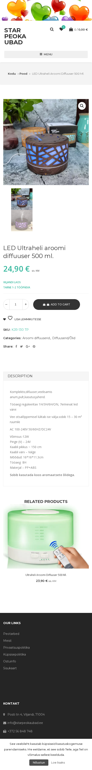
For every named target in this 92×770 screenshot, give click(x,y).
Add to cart (60, 304)
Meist (7, 641)
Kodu (12, 73)
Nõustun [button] (39, 762)
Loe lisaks (58, 762)
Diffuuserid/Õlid (63, 338)
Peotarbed (11, 634)
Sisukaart (10, 668)
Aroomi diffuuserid (36, 338)
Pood (23, 73)
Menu (48, 54)
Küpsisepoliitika (14, 654)
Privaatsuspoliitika (16, 647)
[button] (82, 106)
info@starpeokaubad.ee (25, 723)
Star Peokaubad (15, 36)
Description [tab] (20, 376)
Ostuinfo (9, 661)
